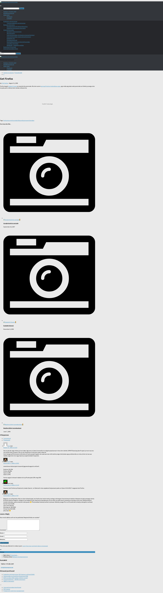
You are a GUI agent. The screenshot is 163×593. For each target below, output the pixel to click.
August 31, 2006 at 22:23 (10, 447)
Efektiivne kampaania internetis (16, 28)
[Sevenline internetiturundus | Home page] (9, 2)
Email (2, 536)
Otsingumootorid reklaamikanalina (17, 26)
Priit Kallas (5, 83)
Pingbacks (6, 440)
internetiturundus (12, 120)
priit (9, 461)
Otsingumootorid (12, 40)
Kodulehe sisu (11, 38)
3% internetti (11, 33)
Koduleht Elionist (8, 326)
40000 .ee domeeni (8, 581)
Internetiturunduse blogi (10, 49)
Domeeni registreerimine (14, 32)
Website (2, 539)
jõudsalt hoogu (12, 86)
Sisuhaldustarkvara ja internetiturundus (18, 42)
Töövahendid (18, 73)
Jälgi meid (6, 15)
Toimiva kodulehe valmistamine (16, 23)
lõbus (19, 120)
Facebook (9, 17)
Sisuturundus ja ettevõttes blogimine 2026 (15, 576)
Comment (3, 530)
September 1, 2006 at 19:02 (11, 463)
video (32, 120)
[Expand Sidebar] (0, 549)
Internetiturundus (8, 30)
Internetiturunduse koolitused (12, 587)
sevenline (28, 120)
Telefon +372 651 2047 (9, 11)
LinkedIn (9, 18)
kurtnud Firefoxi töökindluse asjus (50, 86)
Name (2, 533)
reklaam (23, 120)
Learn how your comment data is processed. (35, 546)
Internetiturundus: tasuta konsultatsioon (19, 37)
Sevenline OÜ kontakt (9, 47)
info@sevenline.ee (8, 13)
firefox (5, 120)
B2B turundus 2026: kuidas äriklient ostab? (15, 578)
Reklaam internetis (9, 25)
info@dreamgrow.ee (7, 567)
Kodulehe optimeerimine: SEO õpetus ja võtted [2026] (19, 574)
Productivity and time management (13, 591)
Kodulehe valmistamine (10, 21)
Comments (7, 438)
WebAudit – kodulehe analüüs (15, 45)
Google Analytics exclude (10, 223)
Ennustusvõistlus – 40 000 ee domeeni (14, 579)
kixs (9, 446)
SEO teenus (6, 589)
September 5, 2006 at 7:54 (10, 495)
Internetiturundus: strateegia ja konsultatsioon (20, 35)
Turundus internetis (12, 43)
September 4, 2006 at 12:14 (11, 485)
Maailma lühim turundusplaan (12, 428)
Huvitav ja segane (8, 73)
